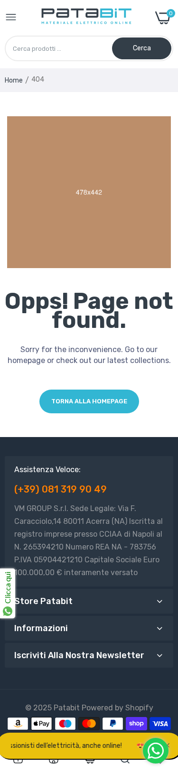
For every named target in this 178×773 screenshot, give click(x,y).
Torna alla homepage (89, 401)
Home (14, 80)
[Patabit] (86, 17)
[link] (18, 759)
